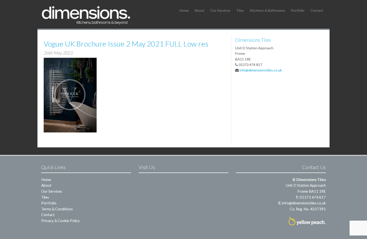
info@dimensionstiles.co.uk (260, 70)
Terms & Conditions (57, 209)
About (199, 10)
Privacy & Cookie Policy (60, 220)
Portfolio (298, 10)
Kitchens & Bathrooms (267, 10)
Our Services (220, 10)
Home (184, 10)
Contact (316, 10)
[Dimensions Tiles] (86, 15)
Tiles (240, 10)
